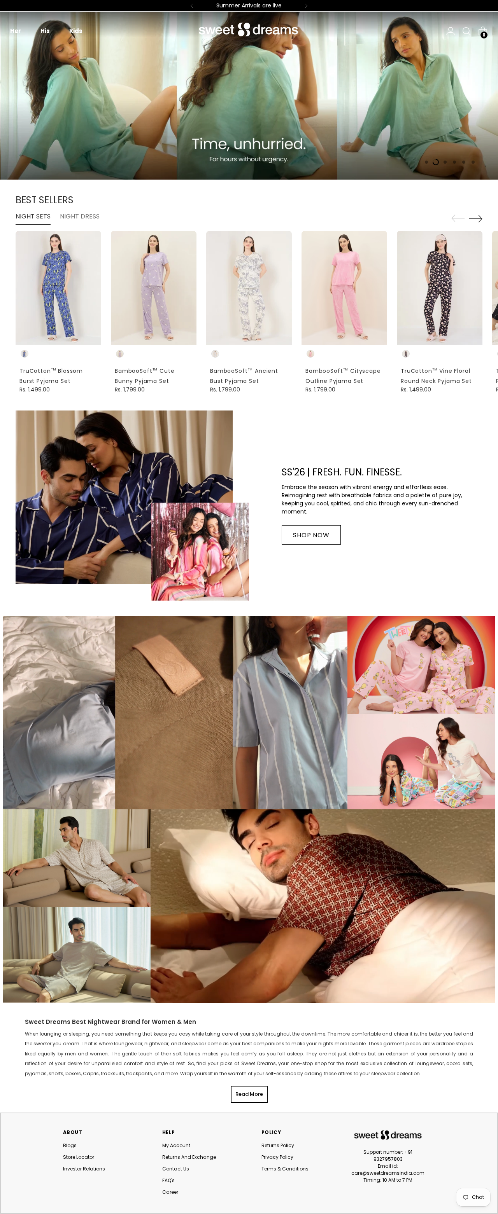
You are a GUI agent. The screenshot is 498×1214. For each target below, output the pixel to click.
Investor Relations (84, 1168)
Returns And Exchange (189, 1157)
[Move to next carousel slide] (475, 218)
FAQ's (168, 1180)
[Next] (306, 5)
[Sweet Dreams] (249, 29)
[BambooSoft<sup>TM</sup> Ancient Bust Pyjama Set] (249, 288)
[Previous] (191, 5)
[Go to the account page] (450, 31)
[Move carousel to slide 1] (426, 162)
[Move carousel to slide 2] (435, 162)
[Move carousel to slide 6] (473, 162)
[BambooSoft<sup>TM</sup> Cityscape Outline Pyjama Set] (344, 288)
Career (170, 1192)
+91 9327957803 (393, 1155)
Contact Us (175, 1168)
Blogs (70, 1145)
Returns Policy (277, 1145)
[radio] (24, 354)
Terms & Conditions (285, 1168)
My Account (176, 1145)
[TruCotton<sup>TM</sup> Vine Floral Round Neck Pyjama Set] (439, 288)
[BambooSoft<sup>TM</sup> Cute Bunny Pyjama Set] (153, 288)
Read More (249, 1094)
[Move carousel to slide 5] (463, 162)
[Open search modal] (464, 31)
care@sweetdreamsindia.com (387, 1173)
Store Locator (78, 1157)
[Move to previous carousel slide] (458, 218)
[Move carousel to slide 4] (454, 162)
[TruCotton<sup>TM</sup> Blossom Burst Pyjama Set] (58, 288)
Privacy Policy (277, 1157)
